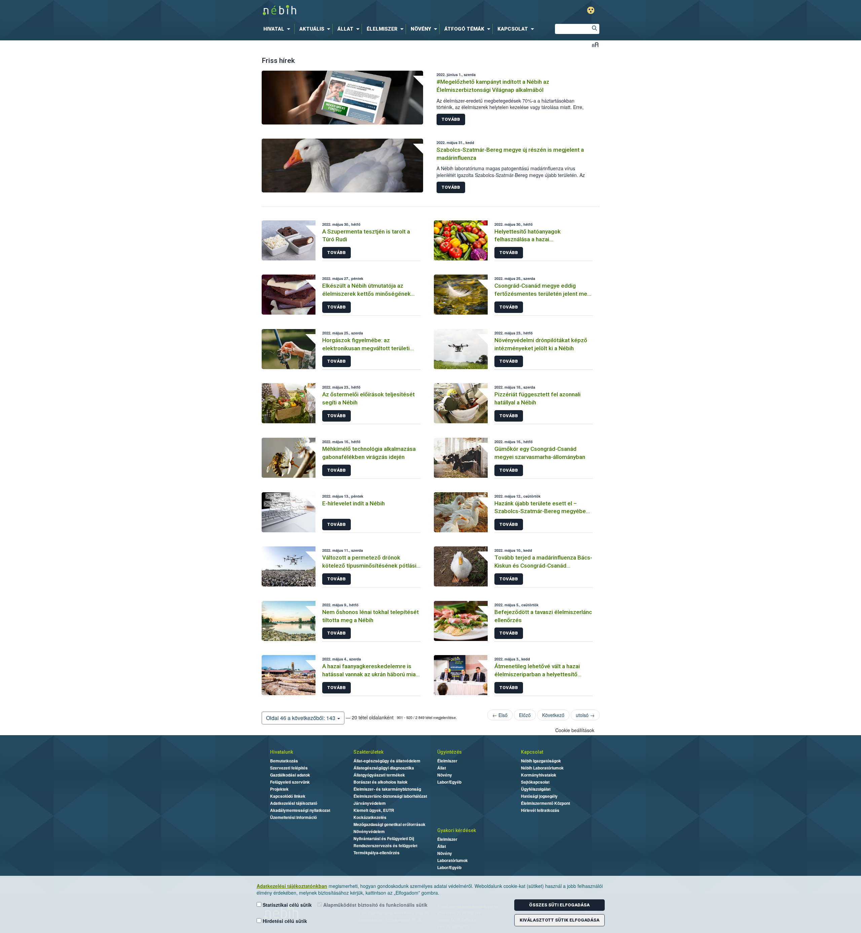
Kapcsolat (532, 752)
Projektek (279, 789)
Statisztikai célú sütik (286, 904)
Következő (553, 715)
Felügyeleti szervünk (290, 782)
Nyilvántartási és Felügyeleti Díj (383, 838)
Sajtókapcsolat (535, 782)
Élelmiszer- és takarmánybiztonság (387, 789)
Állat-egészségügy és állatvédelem (386, 761)
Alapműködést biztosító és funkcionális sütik (374, 904)
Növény (444, 775)
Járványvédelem (369, 803)
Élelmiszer (447, 761)
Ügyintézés (449, 752)
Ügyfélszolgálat (536, 789)
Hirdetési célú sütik (284, 921)
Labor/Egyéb (449, 782)
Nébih (359, 10)
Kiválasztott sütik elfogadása (559, 920)
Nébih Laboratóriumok (542, 768)
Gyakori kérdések (456, 830)
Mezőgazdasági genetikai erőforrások (389, 824)
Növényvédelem (369, 831)
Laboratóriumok (452, 860)
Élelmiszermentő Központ (545, 803)
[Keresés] (594, 29)
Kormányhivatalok (538, 775)
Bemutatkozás (284, 761)
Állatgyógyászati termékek (379, 775)
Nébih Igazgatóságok (541, 761)
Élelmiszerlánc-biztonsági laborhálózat (390, 796)
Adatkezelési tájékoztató (293, 803)
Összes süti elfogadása (559, 904)
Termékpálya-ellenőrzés (376, 853)
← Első (500, 715)
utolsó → (585, 715)
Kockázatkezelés (369, 817)
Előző (525, 715)
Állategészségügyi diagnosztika (383, 768)
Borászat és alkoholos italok (380, 782)
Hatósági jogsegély (539, 796)
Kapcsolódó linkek (287, 796)
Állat (441, 768)
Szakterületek (368, 752)
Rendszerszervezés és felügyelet (385, 845)
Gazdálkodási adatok (290, 775)
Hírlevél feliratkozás (540, 810)
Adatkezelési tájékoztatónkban (292, 886)
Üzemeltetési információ (293, 817)
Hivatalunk (281, 752)
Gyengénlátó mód (590, 10)
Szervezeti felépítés (289, 768)
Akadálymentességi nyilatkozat (300, 810)
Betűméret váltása (595, 44)
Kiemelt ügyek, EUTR (373, 810)
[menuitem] (278, 29)
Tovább (451, 119)
